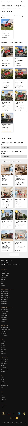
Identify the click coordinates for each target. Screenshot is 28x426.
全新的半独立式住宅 (5, 297)
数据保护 (24, 422)
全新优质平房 (4, 303)
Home (2, 1)
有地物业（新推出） (5, 273)
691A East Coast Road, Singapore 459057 (10, 264)
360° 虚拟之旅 (4, 369)
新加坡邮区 (3, 351)
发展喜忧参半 (4, 333)
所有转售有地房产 (5, 309)
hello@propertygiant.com (6, 260)
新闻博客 (3, 345)
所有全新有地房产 (5, 291)
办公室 (2, 381)
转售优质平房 (4, 319)
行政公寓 (3, 331)
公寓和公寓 (3, 277)
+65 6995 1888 (4, 262)
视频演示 (3, 347)
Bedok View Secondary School (20, 1)
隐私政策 (20, 422)
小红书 (2, 401)
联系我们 (3, 387)
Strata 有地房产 (4, 335)
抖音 (2, 393)
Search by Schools (8, 1)
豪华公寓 (3, 279)
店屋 (2, 283)
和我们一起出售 (4, 359)
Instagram (3, 397)
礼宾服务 (3, 371)
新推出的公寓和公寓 (5, 329)
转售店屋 (3, 321)
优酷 (2, 395)
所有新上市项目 (4, 327)
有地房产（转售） (5, 275)
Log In (2, 406)
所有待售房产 (4, 271)
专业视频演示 (4, 367)
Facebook (3, 399)
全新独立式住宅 (4, 299)
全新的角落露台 (4, 295)
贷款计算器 (3, 349)
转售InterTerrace (4, 311)
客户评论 (3, 383)
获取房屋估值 (4, 363)
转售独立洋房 (4, 317)
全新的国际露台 (4, 293)
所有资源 (3, 341)
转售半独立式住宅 (5, 315)
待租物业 (3, 285)
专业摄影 (3, 365)
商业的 (2, 281)
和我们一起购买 (4, 361)
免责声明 (16, 422)
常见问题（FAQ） (5, 385)
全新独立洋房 (4, 301)
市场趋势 (3, 343)
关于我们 (3, 377)
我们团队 (3, 379)
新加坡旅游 (3, 353)
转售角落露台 (4, 313)
